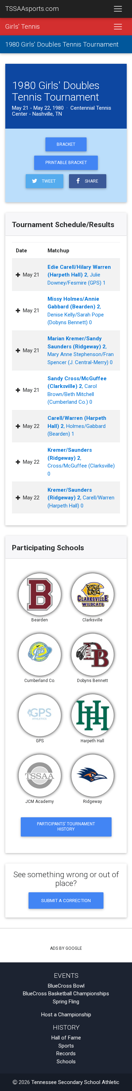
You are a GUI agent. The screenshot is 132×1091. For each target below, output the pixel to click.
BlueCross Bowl (66, 986)
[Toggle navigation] (118, 9)
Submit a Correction (66, 900)
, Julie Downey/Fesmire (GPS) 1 (79, 275)
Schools (66, 1061)
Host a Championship (66, 1014)
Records (66, 1053)
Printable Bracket (66, 162)
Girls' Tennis (22, 26)
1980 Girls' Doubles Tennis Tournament (62, 44)
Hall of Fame (66, 1038)
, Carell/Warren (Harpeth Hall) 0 (81, 498)
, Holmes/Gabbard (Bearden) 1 (77, 426)
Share (90, 181)
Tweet (48, 181)
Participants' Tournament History (66, 826)
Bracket (66, 144)
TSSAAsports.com (32, 9)
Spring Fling (66, 1001)
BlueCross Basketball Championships (66, 993)
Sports (66, 1046)
